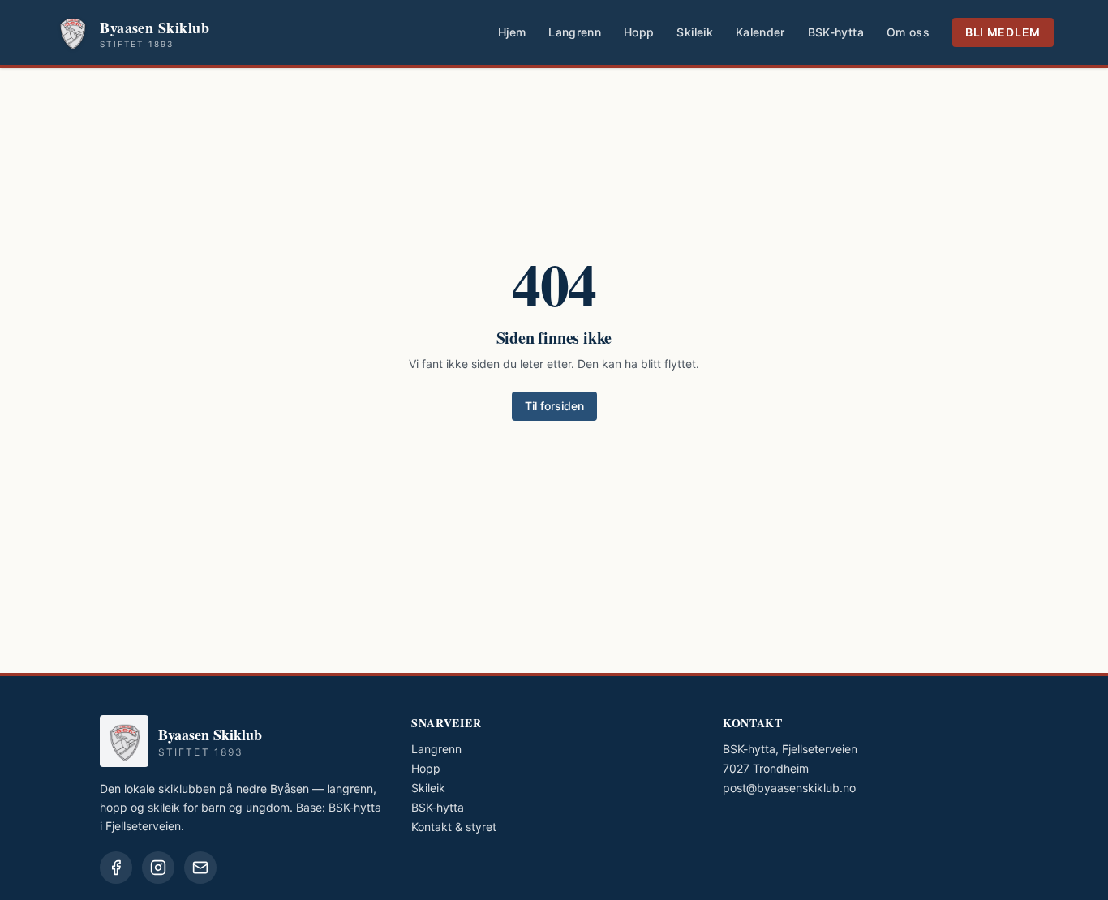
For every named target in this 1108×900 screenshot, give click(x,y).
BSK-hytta (836, 32)
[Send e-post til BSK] (200, 867)
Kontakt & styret (453, 827)
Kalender (760, 32)
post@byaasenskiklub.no (789, 788)
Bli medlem (1003, 32)
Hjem (512, 32)
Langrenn (574, 32)
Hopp (639, 32)
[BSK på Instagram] (158, 867)
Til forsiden (554, 406)
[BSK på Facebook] (116, 867)
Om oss (908, 32)
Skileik (694, 32)
